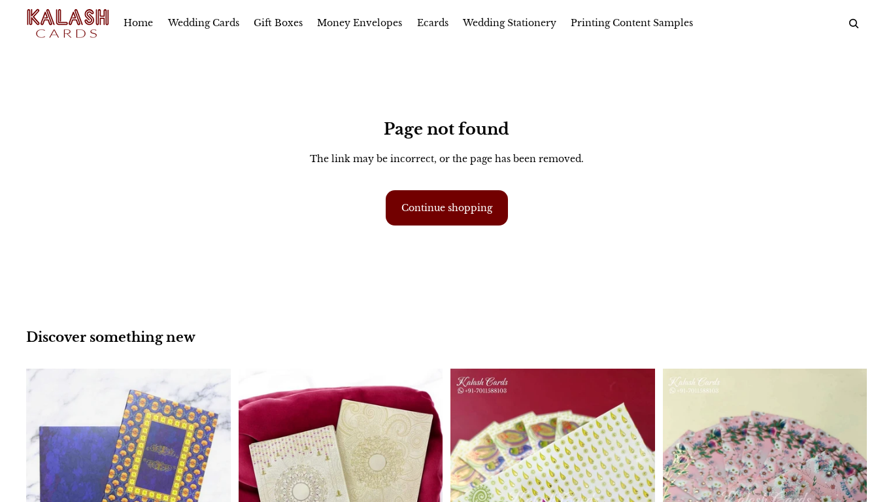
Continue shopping (446, 208)
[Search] (853, 23)
